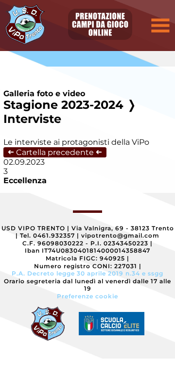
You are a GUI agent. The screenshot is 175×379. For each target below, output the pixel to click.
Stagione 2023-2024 (63, 105)
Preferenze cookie (87, 296)
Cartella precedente (55, 152)
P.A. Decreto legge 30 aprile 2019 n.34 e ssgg (87, 273)
